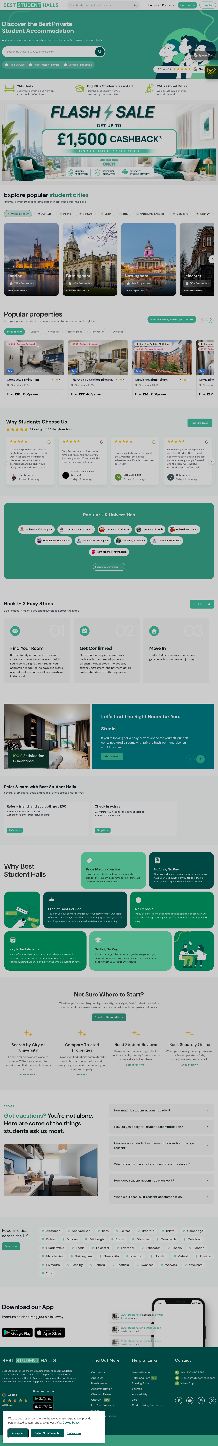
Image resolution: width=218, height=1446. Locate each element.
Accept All (18, 1433)
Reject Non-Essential (47, 1433)
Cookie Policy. (71, 1422)
